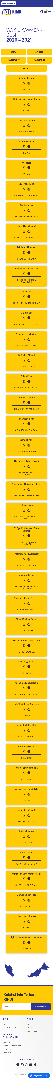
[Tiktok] (35, 1064)
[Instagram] (22, 1064)
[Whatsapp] (24, 83)
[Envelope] (30, 1064)
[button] (49, 12)
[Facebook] (17, 1064)
